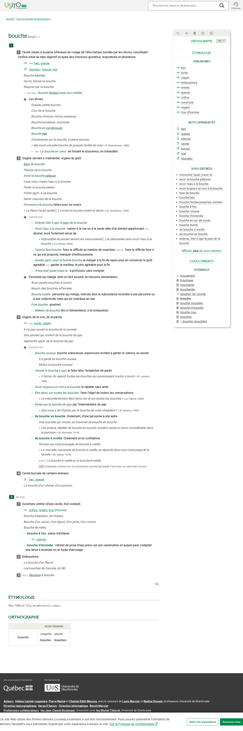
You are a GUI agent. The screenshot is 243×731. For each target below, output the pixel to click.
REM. (41, 466)
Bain (27, 164)
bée (44, 133)
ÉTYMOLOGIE (21, 597)
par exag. (32, 93)
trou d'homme (190, 112)
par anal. (21, 497)
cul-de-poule (54, 128)
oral (54, 69)
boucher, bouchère (193, 321)
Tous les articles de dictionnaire (33, 19)
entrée (185, 87)
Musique (35, 575)
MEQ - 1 (221, 41)
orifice (33, 510)
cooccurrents (202, 261)
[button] (235, 5)
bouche (185, 298)
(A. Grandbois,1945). (117, 210)
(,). (63, 243)
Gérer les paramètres (202, 721)
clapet (47, 323)
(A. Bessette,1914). (69, 432)
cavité (185, 144)
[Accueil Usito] (11, 5)
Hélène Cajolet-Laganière (31, 701)
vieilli (25, 575)
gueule (45, 63)
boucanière (187, 276)
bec (36, 63)
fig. (147, 228)
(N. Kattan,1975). (62, 454)
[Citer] (177, 33)
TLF (26, 605)
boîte (37, 323)
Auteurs (8, 701)
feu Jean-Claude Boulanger (58, 710)
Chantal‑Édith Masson (83, 701)
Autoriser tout (231, 721)
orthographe (202, 40)
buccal (47, 69)
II (11, 497)
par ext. (120, 250)
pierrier (41, 539)
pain (66, 223)
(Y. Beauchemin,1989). (117, 145)
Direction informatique (73, 705)
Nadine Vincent (153, 701)
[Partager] (186, 33)
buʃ (31, 37)
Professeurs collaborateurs (21, 710)
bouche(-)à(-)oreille (193, 294)
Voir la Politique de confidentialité (131, 724)
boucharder (187, 289)
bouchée (186, 317)
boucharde (187, 285)
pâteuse (50, 176)
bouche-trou (188, 312)
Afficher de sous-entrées (201, 251)
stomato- (35, 69)
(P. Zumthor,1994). (130, 410)
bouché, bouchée (191, 303)
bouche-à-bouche (192, 308)
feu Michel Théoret (108, 710)
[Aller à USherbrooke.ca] (62, 690)
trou (51, 510)
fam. (31, 63)
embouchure (189, 82)
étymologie (201, 52)
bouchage (186, 280)
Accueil (10, 19)
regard (43, 510)
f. (39, 37)
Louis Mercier (131, 701)
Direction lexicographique (20, 705)
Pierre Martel (57, 701)
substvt (42, 460)
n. (37, 37)
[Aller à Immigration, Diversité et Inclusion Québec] (18, 690)
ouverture (187, 102)
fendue (53, 93)
